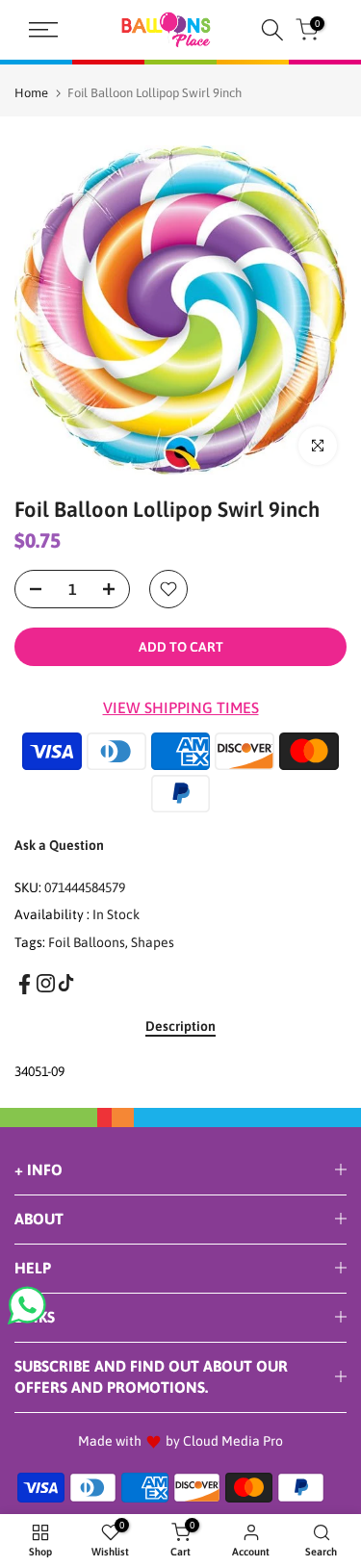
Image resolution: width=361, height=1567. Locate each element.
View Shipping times (181, 707)
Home (31, 93)
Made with (110, 1441)
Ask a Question (59, 845)
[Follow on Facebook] (24, 984)
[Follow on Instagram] (46, 983)
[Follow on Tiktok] (66, 983)
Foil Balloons (86, 942)
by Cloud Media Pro (224, 1441)
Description (180, 1026)
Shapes (152, 942)
